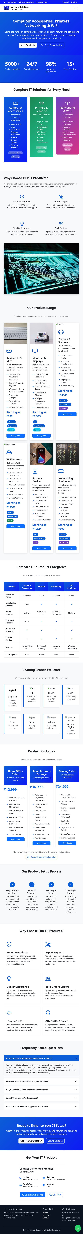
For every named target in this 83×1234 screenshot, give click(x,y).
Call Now (56, 1194)
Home (45, 1212)
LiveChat (74, 2)
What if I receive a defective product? (22, 1098)
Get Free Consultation (51, 45)
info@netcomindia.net (27, 2)
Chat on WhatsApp (34, 1194)
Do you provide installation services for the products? (29, 1058)
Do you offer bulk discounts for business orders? (27, 1090)
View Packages (55, 1140)
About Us (46, 1215)
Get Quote (15, 436)
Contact (46, 1218)
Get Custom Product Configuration (41, 857)
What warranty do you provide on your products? (27, 1081)
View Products (28, 45)
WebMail (66, 2)
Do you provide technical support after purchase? (27, 1106)
